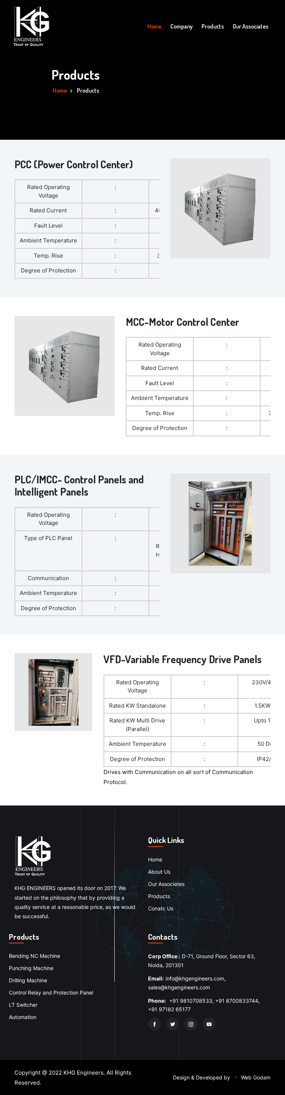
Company (181, 26)
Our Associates (250, 26)
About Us (159, 872)
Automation (22, 1017)
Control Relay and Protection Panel (51, 992)
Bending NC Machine (34, 956)
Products (213, 26)
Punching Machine (31, 968)
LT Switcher (23, 1005)
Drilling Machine (28, 980)
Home (154, 26)
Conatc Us (160, 908)
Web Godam (256, 1077)
